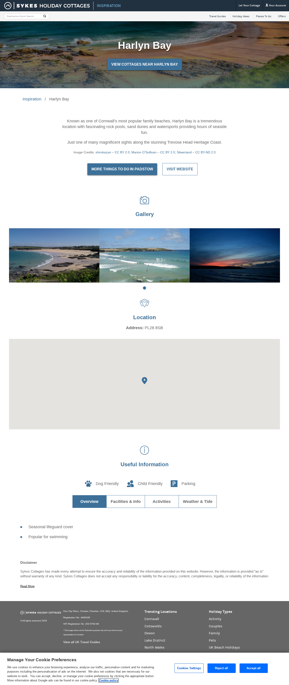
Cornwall (151, 619)
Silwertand (184, 152)
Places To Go (263, 16)
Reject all (221, 668)
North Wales (154, 647)
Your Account (277, 5)
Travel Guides (217, 16)
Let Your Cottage (249, 5)
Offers (282, 16)
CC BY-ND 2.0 (205, 152)
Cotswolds (153, 626)
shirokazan (103, 152)
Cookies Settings (189, 668)
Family (214, 633)
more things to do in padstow (122, 169)
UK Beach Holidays (224, 647)
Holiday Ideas (241, 16)
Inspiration (32, 99)
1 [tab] (144, 288)
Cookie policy (108, 680)
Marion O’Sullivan (143, 152)
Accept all (254, 668)
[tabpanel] (54, 255)
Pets (212, 640)
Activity (215, 619)
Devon (149, 633)
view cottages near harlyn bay (144, 64)
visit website (180, 169)
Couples (215, 626)
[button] (144, 380)
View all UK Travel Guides (81, 642)
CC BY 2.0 (122, 152)
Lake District (154, 640)
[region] (144, 669)
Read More (27, 586)
